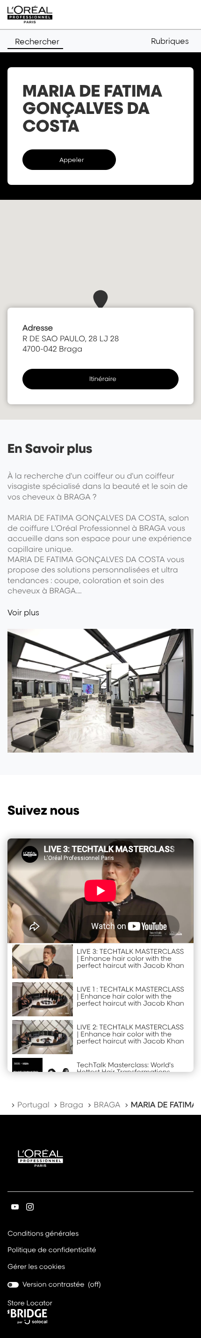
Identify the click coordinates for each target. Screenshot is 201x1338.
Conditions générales (43, 1234)
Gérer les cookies (36, 1267)
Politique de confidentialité (51, 1251)
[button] (172, 41)
